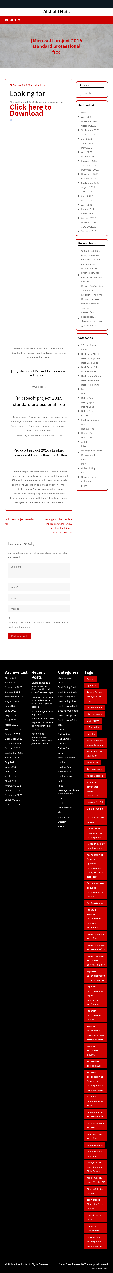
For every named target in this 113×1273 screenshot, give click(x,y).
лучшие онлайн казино (95, 1125)
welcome (86, 481)
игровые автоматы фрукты (92, 1050)
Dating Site (87, 411)
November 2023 (90, 121)
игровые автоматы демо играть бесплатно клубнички (95, 995)
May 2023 (86, 147)
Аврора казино (95, 775)
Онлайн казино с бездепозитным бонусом (95, 815)
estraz (84, 415)
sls (82, 472)
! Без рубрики (88, 345)
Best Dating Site (89, 362)
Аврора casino (94, 769)
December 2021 (90, 222)
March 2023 (87, 156)
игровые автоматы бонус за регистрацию (96, 975)
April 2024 (87, 116)
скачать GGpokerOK (93, 1228)
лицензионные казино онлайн (95, 1114)
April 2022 (87, 204)
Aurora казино (94, 707)
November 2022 (90, 174)
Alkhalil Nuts (56, 11)
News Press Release (70, 1264)
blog (83, 389)
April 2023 (87, 152)
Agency (90, 679)
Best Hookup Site (90, 380)
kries (83, 446)
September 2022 (90, 182)
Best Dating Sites (90, 367)
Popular (91, 733)
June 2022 (87, 196)
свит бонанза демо (94, 1217)
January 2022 (88, 218)
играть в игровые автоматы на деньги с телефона (94, 918)
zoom (84, 485)
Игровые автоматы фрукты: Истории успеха (92, 303)
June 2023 (87, 143)
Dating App (87, 397)
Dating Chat (87, 406)
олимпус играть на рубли (95, 1136)
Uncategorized (89, 477)
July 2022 (86, 191)
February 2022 (89, 213)
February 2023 (89, 160)
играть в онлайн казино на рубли (96, 947)
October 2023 (88, 125)
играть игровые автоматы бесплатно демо (96, 960)
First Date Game (90, 419)
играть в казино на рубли (95, 936)
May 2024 (86, 112)
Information (93, 727)
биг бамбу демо (95, 903)
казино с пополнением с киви (95, 1101)
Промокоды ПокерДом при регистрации (95, 833)
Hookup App (87, 428)
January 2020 (88, 226)
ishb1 (84, 441)
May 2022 (86, 200)
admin (41, 85)
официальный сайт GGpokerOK (96, 1180)
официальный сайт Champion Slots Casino (95, 1167)
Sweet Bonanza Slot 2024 (95, 753)
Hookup (85, 424)
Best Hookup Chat (90, 371)
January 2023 (88, 165)
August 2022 (88, 187)
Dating (84, 393)
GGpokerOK (93, 720)
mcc (83, 459)
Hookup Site (87, 433)
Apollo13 (91, 685)
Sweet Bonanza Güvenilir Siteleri (95, 742)
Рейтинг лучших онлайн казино (96, 846)
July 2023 (86, 138)
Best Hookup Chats (91, 375)
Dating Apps (87, 402)
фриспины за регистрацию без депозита (94, 1241)
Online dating (88, 468)
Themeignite (91, 1264)
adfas (84, 349)
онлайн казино (95, 1144)
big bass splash (95, 714)
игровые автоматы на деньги (94, 1015)
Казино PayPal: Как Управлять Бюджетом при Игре (92, 290)
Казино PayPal (95, 802)
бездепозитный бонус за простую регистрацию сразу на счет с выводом (95, 865)
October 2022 (88, 178)
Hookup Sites (88, 437)
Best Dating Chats (90, 358)
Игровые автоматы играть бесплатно (92, 789)
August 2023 (88, 134)
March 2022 (87, 209)
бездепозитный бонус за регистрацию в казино (95, 890)
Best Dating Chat (90, 353)
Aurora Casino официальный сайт (94, 696)
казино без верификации (94, 1063)
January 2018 (88, 231)
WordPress (92, 762)
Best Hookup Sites (91, 384)
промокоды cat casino (95, 1191)
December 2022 (90, 169)
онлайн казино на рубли (95, 1153)
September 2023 (90, 130)
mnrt (83, 463)
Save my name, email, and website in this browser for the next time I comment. (38, 624)
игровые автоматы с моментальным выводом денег (95, 1033)
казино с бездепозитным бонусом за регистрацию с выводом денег (95, 1081)
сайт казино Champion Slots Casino (95, 1204)
